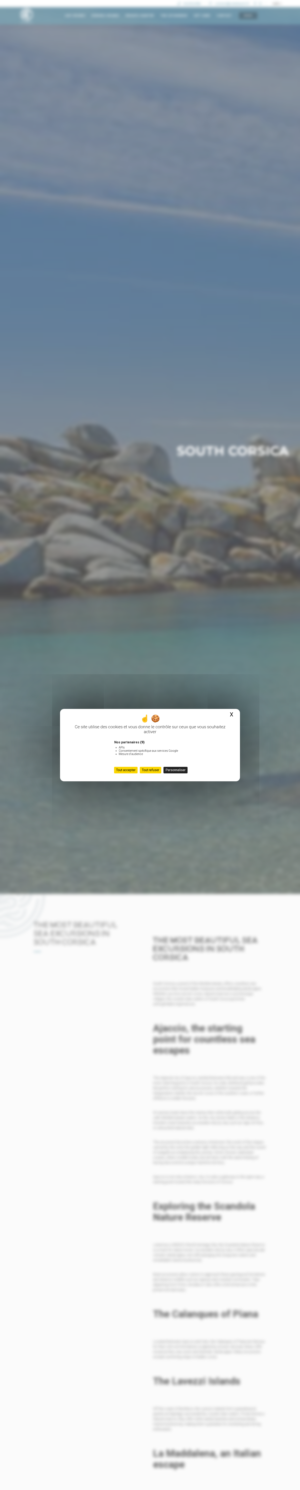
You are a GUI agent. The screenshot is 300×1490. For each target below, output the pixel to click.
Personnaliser (176, 770)
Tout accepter (126, 770)
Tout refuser (150, 770)
